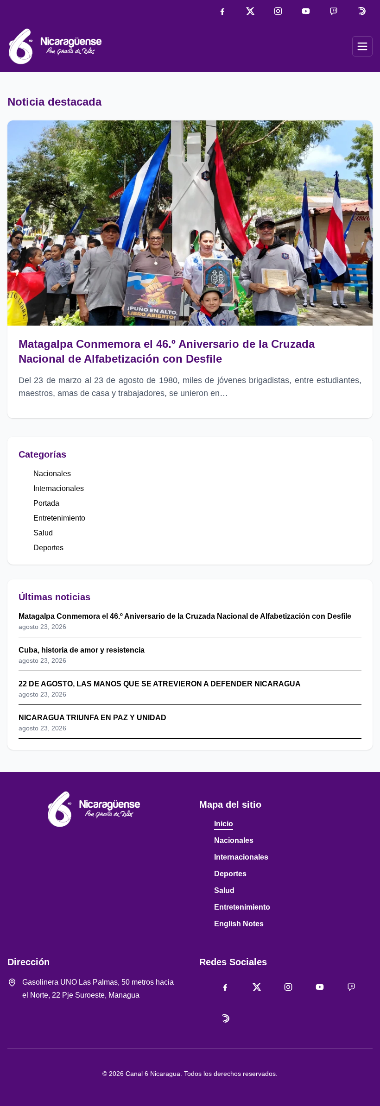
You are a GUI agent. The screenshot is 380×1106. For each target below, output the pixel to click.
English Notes (239, 924)
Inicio (223, 824)
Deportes (48, 548)
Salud (43, 533)
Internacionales (58, 488)
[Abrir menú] (362, 46)
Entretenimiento (59, 518)
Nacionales (52, 474)
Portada (46, 503)
